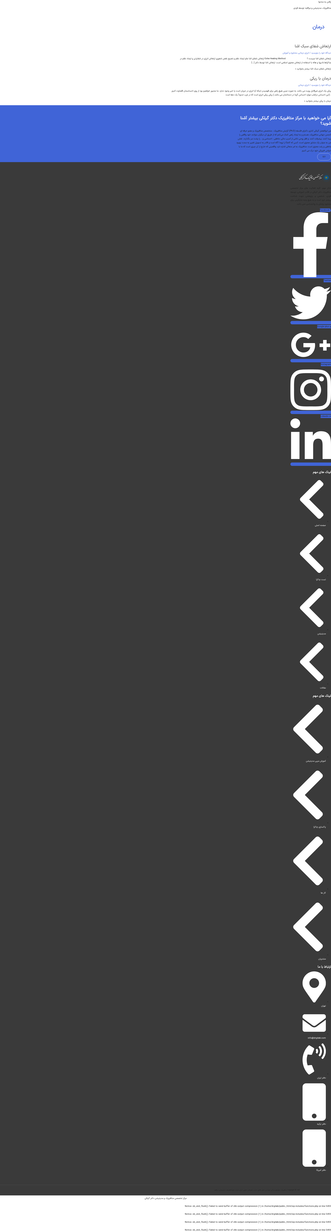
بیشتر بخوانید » (313, 69)
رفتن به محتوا (324, 2)
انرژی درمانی (303, 53)
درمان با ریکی (320, 78)
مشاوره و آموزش (290, 53)
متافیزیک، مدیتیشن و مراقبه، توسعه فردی (312, 8)
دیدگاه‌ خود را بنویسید (321, 53)
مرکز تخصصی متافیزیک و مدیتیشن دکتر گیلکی (166, 1198)
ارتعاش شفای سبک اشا (313, 46)
